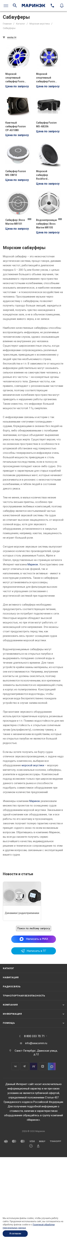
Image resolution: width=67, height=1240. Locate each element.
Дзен (42, 1066)
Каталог (8, 968)
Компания (10, 1004)
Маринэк (33, 564)
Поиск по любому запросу (33, 928)
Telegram (24, 1066)
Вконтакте (15, 1066)
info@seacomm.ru (36, 1043)
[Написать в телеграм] (33, 953)
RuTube (33, 1066)
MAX (52, 1066)
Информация (12, 1013)
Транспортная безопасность (24, 995)
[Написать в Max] (33, 939)
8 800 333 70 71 (34, 1036)
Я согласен (15, 1233)
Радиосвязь (12, 986)
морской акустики (33, 765)
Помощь (9, 1023)
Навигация (11, 977)
